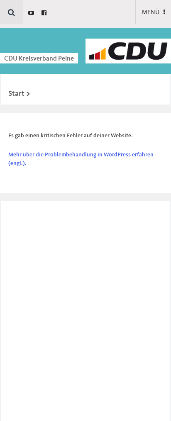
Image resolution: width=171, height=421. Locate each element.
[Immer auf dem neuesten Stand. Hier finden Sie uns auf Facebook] (44, 13)
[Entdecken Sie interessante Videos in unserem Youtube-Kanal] (31, 13)
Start (16, 93)
